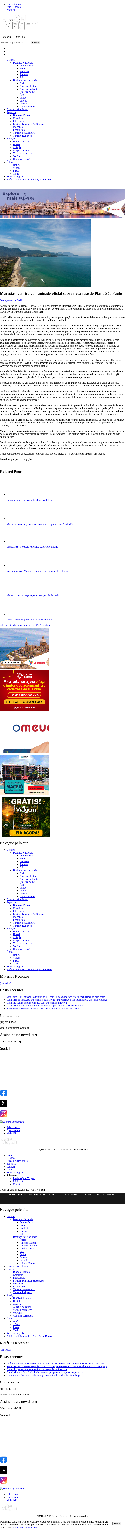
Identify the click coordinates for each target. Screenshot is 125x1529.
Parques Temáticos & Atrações (28, 124)
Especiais (11, 112)
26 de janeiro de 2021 (11, 300)
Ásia (22, 94)
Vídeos (16, 167)
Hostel (16, 144)
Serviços (11, 138)
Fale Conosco (14, 7)
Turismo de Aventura (24, 132)
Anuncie (11, 9)
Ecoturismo (19, 129)
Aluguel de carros (22, 150)
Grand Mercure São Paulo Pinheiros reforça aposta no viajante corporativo (45, 1005)
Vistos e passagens (22, 153)
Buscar (35, 43)
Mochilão (18, 127)
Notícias (17, 164)
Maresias (17, 625)
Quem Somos (14, 4)
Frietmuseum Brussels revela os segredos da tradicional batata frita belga (44, 1008)
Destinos (11, 59)
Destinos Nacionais (23, 62)
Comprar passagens (23, 159)
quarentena (28, 625)
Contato (17, 1184)
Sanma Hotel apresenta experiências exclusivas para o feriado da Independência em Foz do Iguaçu (57, 999)
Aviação (17, 147)
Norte (22, 68)
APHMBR (5, 625)
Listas (16, 170)
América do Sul (28, 91)
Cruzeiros (18, 118)
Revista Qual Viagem (24, 1178)
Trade (16, 173)
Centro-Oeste (26, 65)
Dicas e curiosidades (17, 109)
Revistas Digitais (15, 176)
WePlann (17, 156)
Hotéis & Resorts (22, 141)
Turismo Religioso (22, 135)
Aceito (117, 1523)
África (23, 83)
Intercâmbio (19, 121)
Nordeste (24, 71)
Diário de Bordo (21, 115)
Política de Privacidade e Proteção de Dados (29, 179)
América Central (28, 86)
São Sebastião (42, 625)
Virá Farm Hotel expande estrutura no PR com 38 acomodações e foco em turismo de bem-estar (56, 996)
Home (10, 1155)
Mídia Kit (11, 1133)
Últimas (10, 162)
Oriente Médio (27, 106)
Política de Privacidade (25, 1527)
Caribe (23, 97)
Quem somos (13, 1130)
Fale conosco (13, 1127)
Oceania (24, 103)
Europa (23, 100)
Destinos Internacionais (25, 80)
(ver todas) (5, 983)
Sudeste (24, 74)
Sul (21, 77)
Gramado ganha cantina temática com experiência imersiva (37, 1002)
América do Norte (29, 89)
